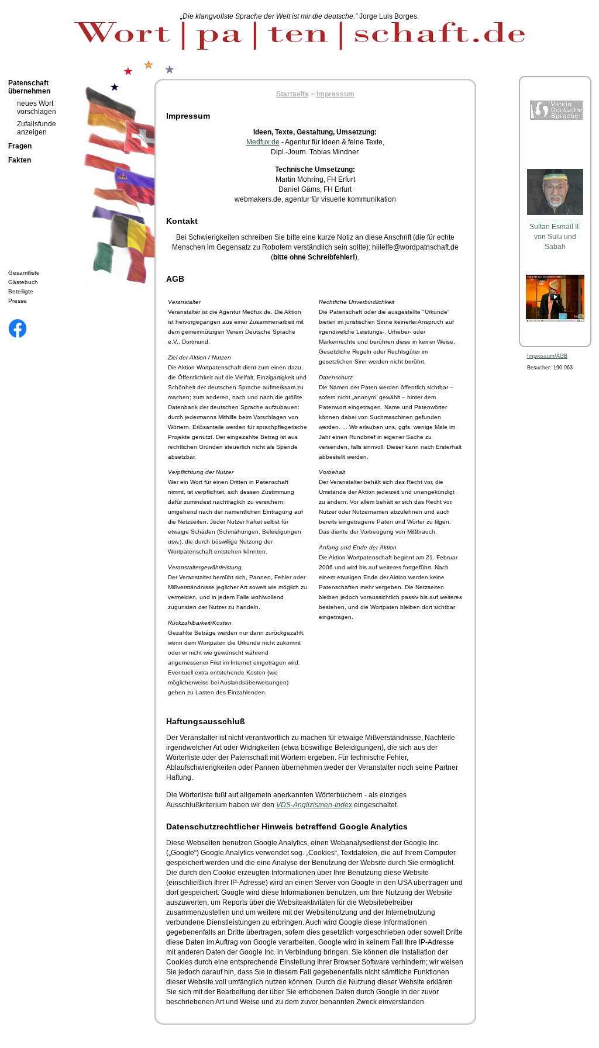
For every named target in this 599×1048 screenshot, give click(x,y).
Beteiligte (20, 291)
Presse (17, 301)
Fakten (19, 160)
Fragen (20, 146)
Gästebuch (23, 282)
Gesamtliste (24, 272)
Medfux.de (263, 142)
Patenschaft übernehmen (29, 87)
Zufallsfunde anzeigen (36, 128)
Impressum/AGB (547, 356)
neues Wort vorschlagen (36, 107)
